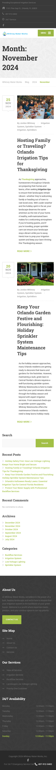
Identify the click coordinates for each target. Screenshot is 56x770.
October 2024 (11, 529)
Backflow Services (13, 555)
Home (9, 638)
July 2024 (9, 539)
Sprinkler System (33, 126)
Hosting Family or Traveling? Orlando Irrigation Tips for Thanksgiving (33, 154)
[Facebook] (3, 25)
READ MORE (23, 251)
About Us (11, 643)
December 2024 (12, 522)
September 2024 (13, 533)
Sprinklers (32, 130)
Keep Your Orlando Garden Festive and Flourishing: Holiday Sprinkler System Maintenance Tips (34, 330)
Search (7, 435)
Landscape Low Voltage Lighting (22, 684)
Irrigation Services (15, 675)
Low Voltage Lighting (15, 562)
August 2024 (11, 536)
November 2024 (12, 526)
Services (10, 652)
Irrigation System (13, 558)
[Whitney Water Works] (15, 33)
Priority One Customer (17, 688)
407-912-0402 (45, 764)
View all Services (14, 670)
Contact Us (12, 619)
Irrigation (21, 130)
